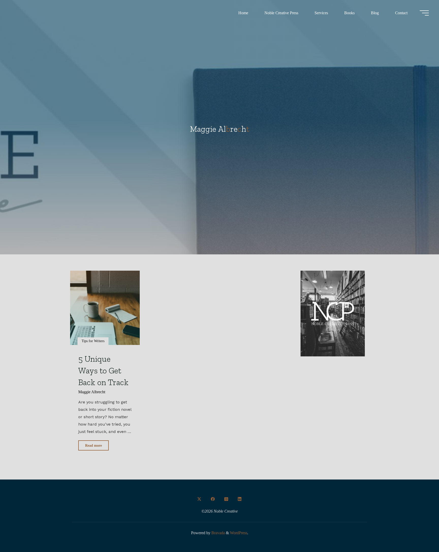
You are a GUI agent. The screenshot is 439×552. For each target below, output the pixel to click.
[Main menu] (424, 13)
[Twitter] (199, 499)
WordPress (238, 533)
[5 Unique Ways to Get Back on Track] (105, 308)
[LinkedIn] (239, 499)
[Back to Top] (419, 532)
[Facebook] (213, 499)
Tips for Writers (93, 341)
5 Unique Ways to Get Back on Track (103, 370)
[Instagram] (226, 499)
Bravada (217, 533)
